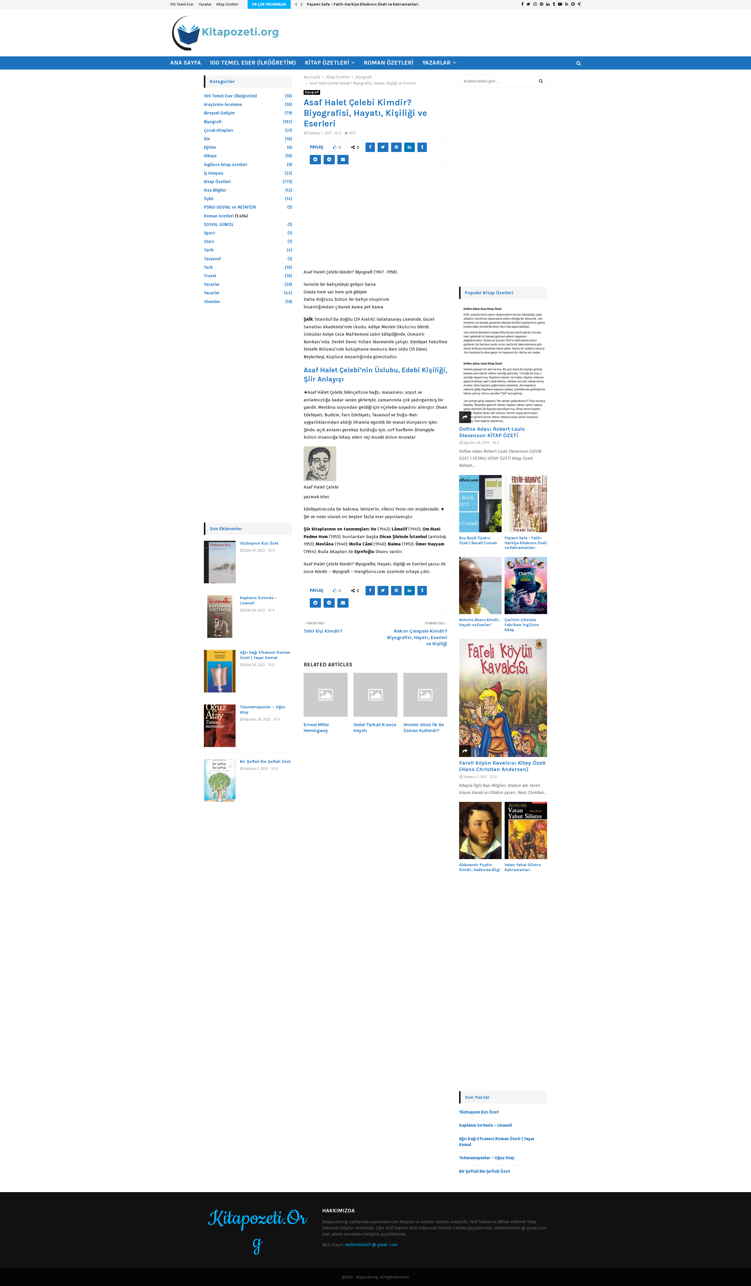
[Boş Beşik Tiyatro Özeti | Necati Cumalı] (480, 503)
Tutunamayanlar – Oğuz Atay (486, 1157)
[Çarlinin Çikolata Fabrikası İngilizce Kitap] (526, 585)
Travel (210, 275)
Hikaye (210, 155)
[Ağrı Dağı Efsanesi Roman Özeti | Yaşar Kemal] (220, 671)
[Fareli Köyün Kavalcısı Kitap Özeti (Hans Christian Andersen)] (503, 698)
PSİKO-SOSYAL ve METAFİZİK (230, 207)
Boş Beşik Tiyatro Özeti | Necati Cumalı (478, 540)
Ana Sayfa (185, 62)
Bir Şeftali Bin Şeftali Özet (265, 761)
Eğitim (210, 147)
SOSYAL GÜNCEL (219, 224)
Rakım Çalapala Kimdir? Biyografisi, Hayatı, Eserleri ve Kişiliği (417, 637)
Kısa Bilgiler (215, 190)
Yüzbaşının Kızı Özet (259, 543)
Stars (209, 241)
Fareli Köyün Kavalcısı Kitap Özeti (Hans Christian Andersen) (502, 766)
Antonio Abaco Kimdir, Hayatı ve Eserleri (479, 622)
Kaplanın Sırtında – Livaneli (485, 1125)
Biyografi (312, 92)
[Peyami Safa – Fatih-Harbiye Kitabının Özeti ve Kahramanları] (526, 503)
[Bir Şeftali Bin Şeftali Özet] (220, 780)
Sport (209, 233)
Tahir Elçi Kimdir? (323, 631)
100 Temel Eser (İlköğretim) (253, 62)
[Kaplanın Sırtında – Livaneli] (220, 616)
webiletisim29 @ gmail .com (371, 1244)
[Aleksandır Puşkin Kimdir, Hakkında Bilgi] (480, 830)
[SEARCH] (541, 81)
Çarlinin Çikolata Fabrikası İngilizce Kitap (522, 625)
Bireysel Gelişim (219, 113)
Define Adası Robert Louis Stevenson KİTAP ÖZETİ (492, 432)
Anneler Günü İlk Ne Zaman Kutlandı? (423, 727)
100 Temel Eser (182, 4)
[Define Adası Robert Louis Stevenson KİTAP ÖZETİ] (503, 364)
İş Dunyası (213, 173)
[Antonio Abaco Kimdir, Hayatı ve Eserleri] (480, 585)
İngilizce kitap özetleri (225, 164)
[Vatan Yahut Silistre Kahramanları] (526, 830)
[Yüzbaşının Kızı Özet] (220, 562)
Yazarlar (205, 4)
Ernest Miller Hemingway (316, 727)
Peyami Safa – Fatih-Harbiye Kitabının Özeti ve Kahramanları (363, 4)
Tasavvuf (212, 258)
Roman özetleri (388, 62)
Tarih (209, 250)
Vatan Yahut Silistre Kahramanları (523, 867)
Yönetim (212, 301)
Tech (208, 267)
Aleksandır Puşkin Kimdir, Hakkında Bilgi (479, 867)
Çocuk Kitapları (218, 130)
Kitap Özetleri (227, 4)
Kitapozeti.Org (257, 1230)
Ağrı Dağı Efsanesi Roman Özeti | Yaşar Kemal (265, 655)
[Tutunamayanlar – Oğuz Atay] (220, 725)
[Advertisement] (375, 221)
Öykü (208, 198)
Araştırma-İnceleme (223, 104)
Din (207, 138)
